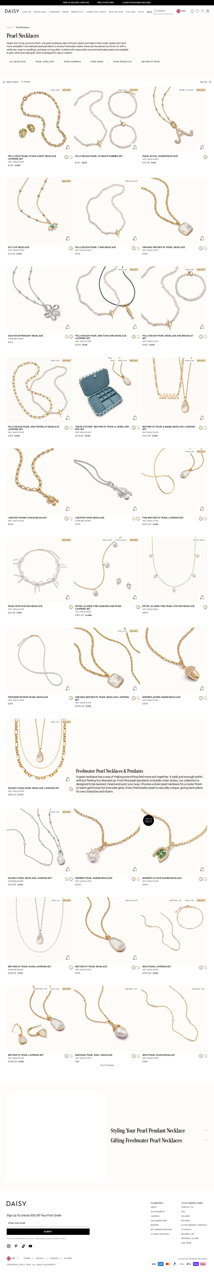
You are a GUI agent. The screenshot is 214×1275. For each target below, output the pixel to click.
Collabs (131, 12)
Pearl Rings (96, 62)
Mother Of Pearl (150, 62)
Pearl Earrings (72, 62)
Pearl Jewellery (45, 62)
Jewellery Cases (96, 12)
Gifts (141, 12)
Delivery (185, 1216)
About (154, 1207)
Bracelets (78, 12)
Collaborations (159, 1221)
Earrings (54, 12)
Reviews (155, 1225)
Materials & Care (190, 1239)
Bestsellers (116, 12)
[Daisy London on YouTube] (30, 1246)
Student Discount (160, 1234)
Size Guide (186, 1243)
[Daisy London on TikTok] (23, 1246)
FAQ (183, 1212)
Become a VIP (187, 1234)
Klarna (68, 1258)
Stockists (186, 1230)
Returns (185, 1221)
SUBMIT (48, 1232)
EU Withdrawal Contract (194, 1225)
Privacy (40, 1258)
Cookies (54, 1258)
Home (9, 28)
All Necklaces (18, 62)
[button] (207, 11)
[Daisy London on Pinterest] (16, 1246)
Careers (155, 1216)
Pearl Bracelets (122, 62)
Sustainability (158, 1212)
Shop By (26, 12)
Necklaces (40, 12)
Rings (66, 12)
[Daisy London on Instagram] (9, 1246)
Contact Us (187, 1207)
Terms (27, 1258)
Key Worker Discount (162, 1230)
